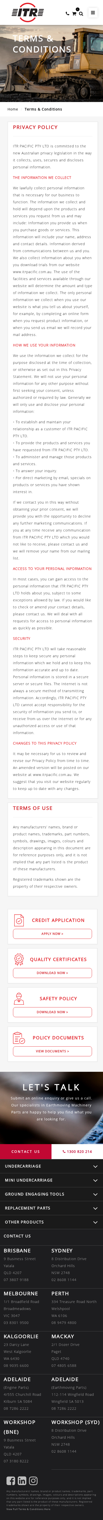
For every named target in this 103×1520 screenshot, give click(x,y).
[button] (81, 12)
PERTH (60, 1293)
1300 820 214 (79, 1151)
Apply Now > (53, 934)
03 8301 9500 (16, 1322)
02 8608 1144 (64, 1279)
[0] (74, 12)
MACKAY (63, 1336)
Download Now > (52, 973)
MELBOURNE (21, 1293)
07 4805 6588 (64, 1365)
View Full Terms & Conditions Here (28, 1509)
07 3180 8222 (16, 1461)
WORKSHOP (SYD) (76, 1422)
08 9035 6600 (16, 1365)
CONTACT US (26, 1151)
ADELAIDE (17, 1379)
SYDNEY (62, 1250)
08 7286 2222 (16, 1408)
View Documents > (52, 1051)
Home (13, 109)
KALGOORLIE (21, 1336)
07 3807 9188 (16, 1279)
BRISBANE (17, 1250)
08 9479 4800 (64, 1322)
